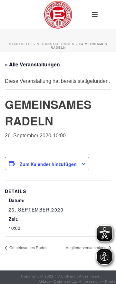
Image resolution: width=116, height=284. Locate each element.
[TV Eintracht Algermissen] (58, 14)
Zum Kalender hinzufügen (48, 164)
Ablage (44, 281)
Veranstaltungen (55, 44)
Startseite (20, 44)
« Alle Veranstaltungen (32, 64)
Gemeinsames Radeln (28, 247)
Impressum (90, 281)
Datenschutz (65, 281)
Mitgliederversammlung (86, 247)
